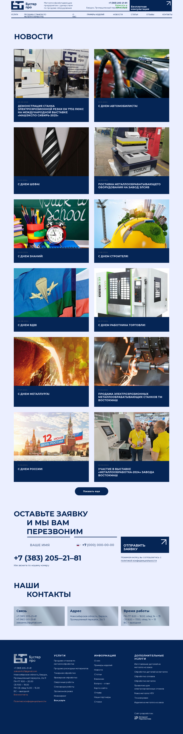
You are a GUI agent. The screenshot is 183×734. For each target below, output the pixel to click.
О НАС (74, 15)
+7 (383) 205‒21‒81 (47, 558)
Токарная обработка (65, 673)
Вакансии (99, 679)
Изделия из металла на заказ (149, 702)
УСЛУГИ (14, 14)
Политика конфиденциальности (30, 701)
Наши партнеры (102, 697)
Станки (98, 701)
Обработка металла (145, 681)
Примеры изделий (95, 14)
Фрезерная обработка (65, 677)
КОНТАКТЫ (167, 14)
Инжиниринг (60, 696)
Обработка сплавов (144, 676)
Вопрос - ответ (102, 683)
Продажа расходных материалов (71, 668)
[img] (23, 5)
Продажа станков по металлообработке (35, 15)
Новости (118, 14)
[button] (151, 5)
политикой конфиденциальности (139, 560)
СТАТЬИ (134, 14)
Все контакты (21, 694)
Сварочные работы (64, 682)
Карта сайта (100, 688)
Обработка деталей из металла (151, 672)
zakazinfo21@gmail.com (29, 622)
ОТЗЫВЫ (150, 14)
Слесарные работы (64, 686)
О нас (97, 660)
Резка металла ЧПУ (144, 693)
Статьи (98, 674)
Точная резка (141, 698)
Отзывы (98, 692)
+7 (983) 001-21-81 (26, 619)
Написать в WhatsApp (121, 6)
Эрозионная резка (63, 691)
